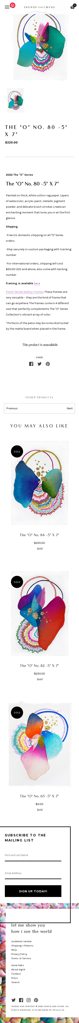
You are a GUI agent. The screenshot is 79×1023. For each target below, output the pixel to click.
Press (14, 978)
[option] (15, 100)
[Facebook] (21, 1000)
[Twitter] (14, 1000)
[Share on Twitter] (39, 363)
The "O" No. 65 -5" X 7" (39, 796)
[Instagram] (29, 1000)
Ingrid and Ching (54, 1006)
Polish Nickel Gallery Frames (24, 292)
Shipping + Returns (22, 945)
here (37, 283)
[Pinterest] (36, 1000)
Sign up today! (33, 891)
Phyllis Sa (58, 1010)
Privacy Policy (19, 954)
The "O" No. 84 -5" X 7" (39, 535)
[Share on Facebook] (31, 363)
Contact (16, 973)
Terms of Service (21, 958)
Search (15, 982)
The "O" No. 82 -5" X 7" (39, 666)
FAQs (14, 949)
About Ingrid (18, 969)
